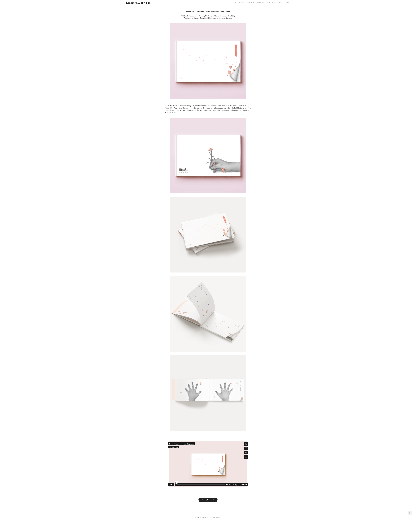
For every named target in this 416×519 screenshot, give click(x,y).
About (287, 3)
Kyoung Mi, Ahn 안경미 (138, 3)
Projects (250, 3)
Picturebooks (238, 3)
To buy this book (208, 500)
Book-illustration (274, 3)
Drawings (261, 3)
